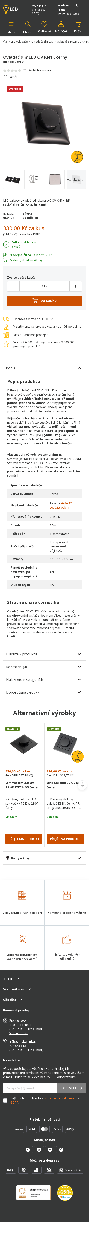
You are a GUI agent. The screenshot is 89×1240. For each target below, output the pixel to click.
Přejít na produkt (24, 839)
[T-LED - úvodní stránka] (12, 9)
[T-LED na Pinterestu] (61, 1152)
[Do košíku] (44, 301)
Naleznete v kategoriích (24, 679)
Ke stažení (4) (16, 667)
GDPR (14, 1102)
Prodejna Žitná (20, 255)
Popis (10, 368)
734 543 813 (39, 6)
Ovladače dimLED (42, 41)
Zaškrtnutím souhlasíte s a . (45, 1100)
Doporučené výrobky (22, 692)
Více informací (18, 1033)
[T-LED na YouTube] (50, 1152)
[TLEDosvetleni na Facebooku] (28, 1152)
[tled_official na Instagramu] (39, 1152)
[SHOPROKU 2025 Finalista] (36, 1195)
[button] (11, 27)
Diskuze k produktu (21, 654)
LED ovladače (19, 41)
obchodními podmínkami (60, 1098)
